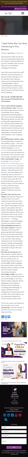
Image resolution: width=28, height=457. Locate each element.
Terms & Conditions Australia (8, 452)
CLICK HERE (22, 6)
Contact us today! (14, 409)
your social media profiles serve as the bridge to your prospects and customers (12, 163)
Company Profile (14, 454)
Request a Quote (21, 8)
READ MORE (18, 3)
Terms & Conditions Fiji (21, 452)
